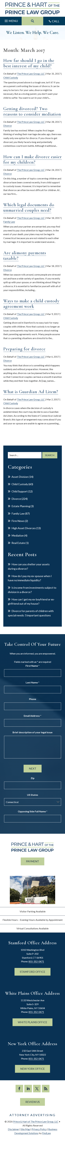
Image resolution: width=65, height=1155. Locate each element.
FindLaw (46, 1133)
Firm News (17, 521)
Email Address (32, 715)
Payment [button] (32, 861)
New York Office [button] (32, 1068)
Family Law (9, 221)
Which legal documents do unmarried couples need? (28, 207)
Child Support (19, 491)
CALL (55, 21)
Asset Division (19, 476)
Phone (32, 699)
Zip (32, 778)
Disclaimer (13, 1129)
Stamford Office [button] (32, 971)
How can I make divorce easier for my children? (32, 159)
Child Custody (10, 77)
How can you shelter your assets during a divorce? (29, 566)
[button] (11, 20)
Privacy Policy (39, 1129)
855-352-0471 (36, 961)
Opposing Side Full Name (32, 811)
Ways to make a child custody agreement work (31, 303)
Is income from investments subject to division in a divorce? (32, 590)
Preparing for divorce (24, 349)
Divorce (7, 125)
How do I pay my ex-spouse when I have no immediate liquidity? (30, 578)
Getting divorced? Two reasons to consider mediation (32, 111)
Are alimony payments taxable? (24, 255)
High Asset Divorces (23, 528)
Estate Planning (20, 506)
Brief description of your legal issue (32, 732)
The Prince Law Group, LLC (31, 73)
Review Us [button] (32, 1101)
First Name (32, 665)
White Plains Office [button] (32, 1022)
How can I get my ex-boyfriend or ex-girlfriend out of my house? (31, 601)
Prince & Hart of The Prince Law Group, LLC (35, 1121)
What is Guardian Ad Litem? (30, 391)
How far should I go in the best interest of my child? (28, 63)
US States (32, 794)
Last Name (32, 682)
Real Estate (18, 543)
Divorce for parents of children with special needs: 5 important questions (31, 613)
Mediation (17, 535)
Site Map (25, 1129)
